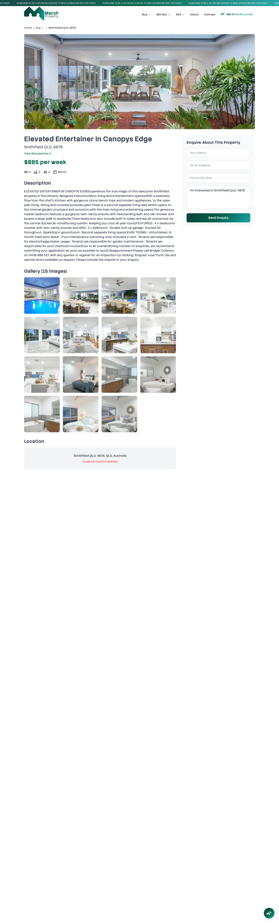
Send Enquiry (218, 218)
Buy (144, 14)
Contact (209, 14)
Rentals (161, 14)
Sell (178, 14)
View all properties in (37, 153)
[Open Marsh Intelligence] (269, 913)
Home (28, 27)
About (194, 14)
